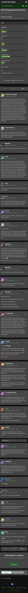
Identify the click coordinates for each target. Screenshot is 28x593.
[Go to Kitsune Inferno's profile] (2, 128)
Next (23, 88)
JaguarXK (8, 461)
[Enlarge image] (7, 258)
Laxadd (7, 341)
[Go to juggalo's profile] (2, 428)
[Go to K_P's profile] (2, 197)
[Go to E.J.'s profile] (2, 446)
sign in (8, 80)
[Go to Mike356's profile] (2, 144)
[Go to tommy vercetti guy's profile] (2, 95)
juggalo (7, 427)
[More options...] (25, 95)
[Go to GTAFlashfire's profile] (2, 364)
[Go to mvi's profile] (2, 279)
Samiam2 (8, 292)
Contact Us (18, 587)
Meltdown (8, 244)
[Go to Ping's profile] (2, 184)
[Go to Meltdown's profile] (2, 245)
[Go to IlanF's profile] (2, 532)
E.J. (6, 445)
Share (7, 572)
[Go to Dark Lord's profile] (2, 479)
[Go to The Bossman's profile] (2, 314)
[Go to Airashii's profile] (2, 224)
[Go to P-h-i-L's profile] (2, 211)
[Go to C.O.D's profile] (2, 409)
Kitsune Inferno (9, 127)
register (13, 80)
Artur (6, 156)
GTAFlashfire (9, 363)
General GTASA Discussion (16, 18)
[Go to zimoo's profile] (2, 502)
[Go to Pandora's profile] (2, 519)
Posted (10, 96)
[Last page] (26, 89)
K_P (6, 196)
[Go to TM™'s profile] (2, 491)
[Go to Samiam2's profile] (2, 292)
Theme (3, 587)
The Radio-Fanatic (10, 392)
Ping (6, 183)
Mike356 (7, 143)
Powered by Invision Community (14, 590)
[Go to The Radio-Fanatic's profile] (2, 393)
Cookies (24, 587)
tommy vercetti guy (7, 16)
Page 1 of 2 (14, 88)
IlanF (6, 532)
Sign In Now (14, 564)
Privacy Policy (10, 587)
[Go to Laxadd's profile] (2, 342)
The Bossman (9, 313)
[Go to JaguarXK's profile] (2, 462)
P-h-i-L (7, 211)
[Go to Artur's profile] (2, 157)
